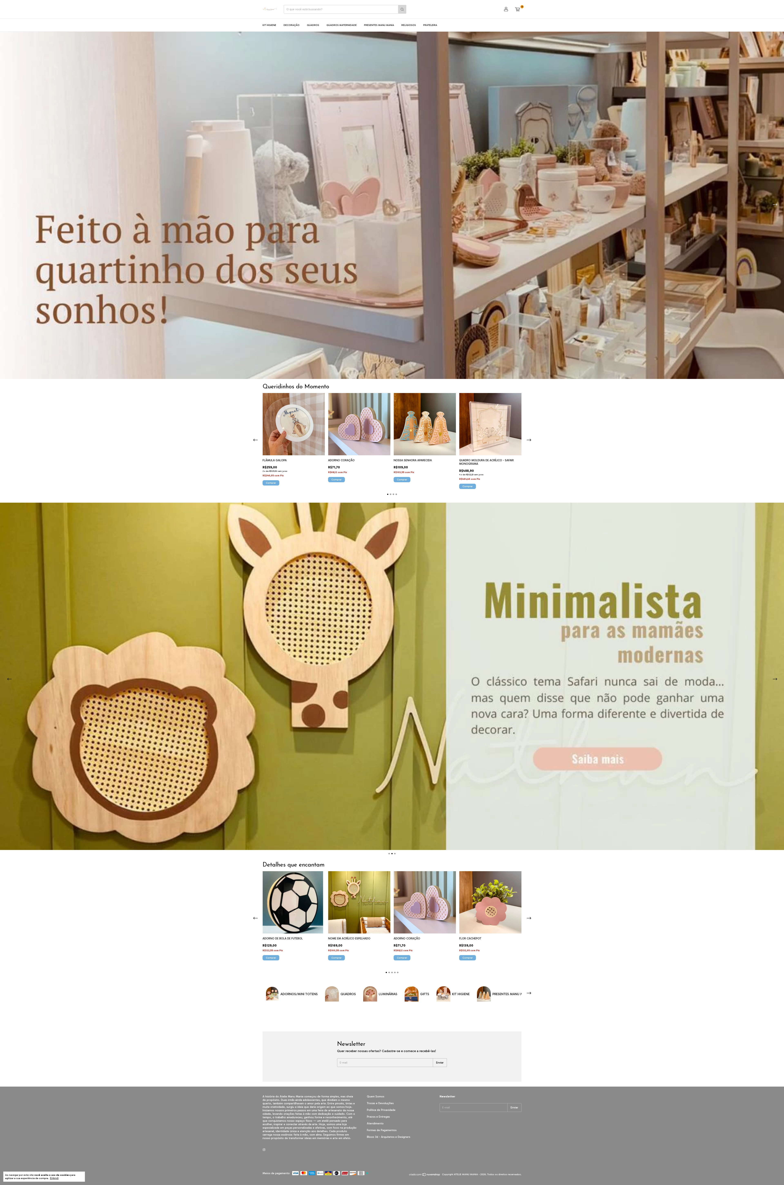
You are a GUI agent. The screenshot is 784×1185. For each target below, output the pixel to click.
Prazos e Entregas (378, 1116)
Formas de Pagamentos (381, 1130)
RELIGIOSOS (408, 25)
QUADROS (313, 25)
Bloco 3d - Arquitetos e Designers (388, 1137)
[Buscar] (402, 9)
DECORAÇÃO (292, 25)
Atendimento (375, 1123)
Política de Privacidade (381, 1110)
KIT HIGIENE (269, 25)
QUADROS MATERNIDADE (341, 25)
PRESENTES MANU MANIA (379, 25)
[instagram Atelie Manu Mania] (264, 1150)
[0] (517, 9)
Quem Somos (375, 1096)
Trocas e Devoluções (380, 1103)
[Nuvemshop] (425, 1175)
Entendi (54, 1178)
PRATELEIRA (430, 25)
